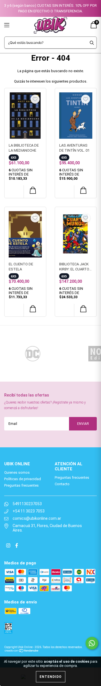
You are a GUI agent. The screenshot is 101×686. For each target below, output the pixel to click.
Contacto (62, 484)
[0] (94, 27)
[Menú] (13, 25)
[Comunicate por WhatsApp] (92, 643)
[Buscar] (92, 42)
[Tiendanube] (21, 650)
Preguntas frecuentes (21, 485)
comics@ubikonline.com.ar (37, 518)
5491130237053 (27, 504)
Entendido (51, 677)
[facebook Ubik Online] (16, 546)
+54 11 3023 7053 (29, 511)
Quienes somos (17, 472)
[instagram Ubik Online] (8, 546)
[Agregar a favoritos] (35, 99)
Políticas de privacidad (22, 479)
